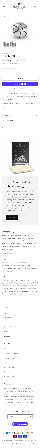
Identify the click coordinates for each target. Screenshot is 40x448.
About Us (7, 313)
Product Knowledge (10, 327)
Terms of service (20, 443)
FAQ (5, 363)
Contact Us (7, 318)
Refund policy (34, 440)
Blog (5, 331)
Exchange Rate (9, 376)
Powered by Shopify (23, 440)
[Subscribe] (30, 416)
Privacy (6, 372)
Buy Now (12, 217)
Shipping (4, 63)
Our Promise (6, 253)
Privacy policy (10, 443)
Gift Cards (7, 322)
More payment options (20, 89)
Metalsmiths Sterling (12, 440)
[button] (4, 5)
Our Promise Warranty (11, 353)
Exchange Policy (9, 358)
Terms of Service (9, 367)
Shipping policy (31, 443)
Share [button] (5, 127)
